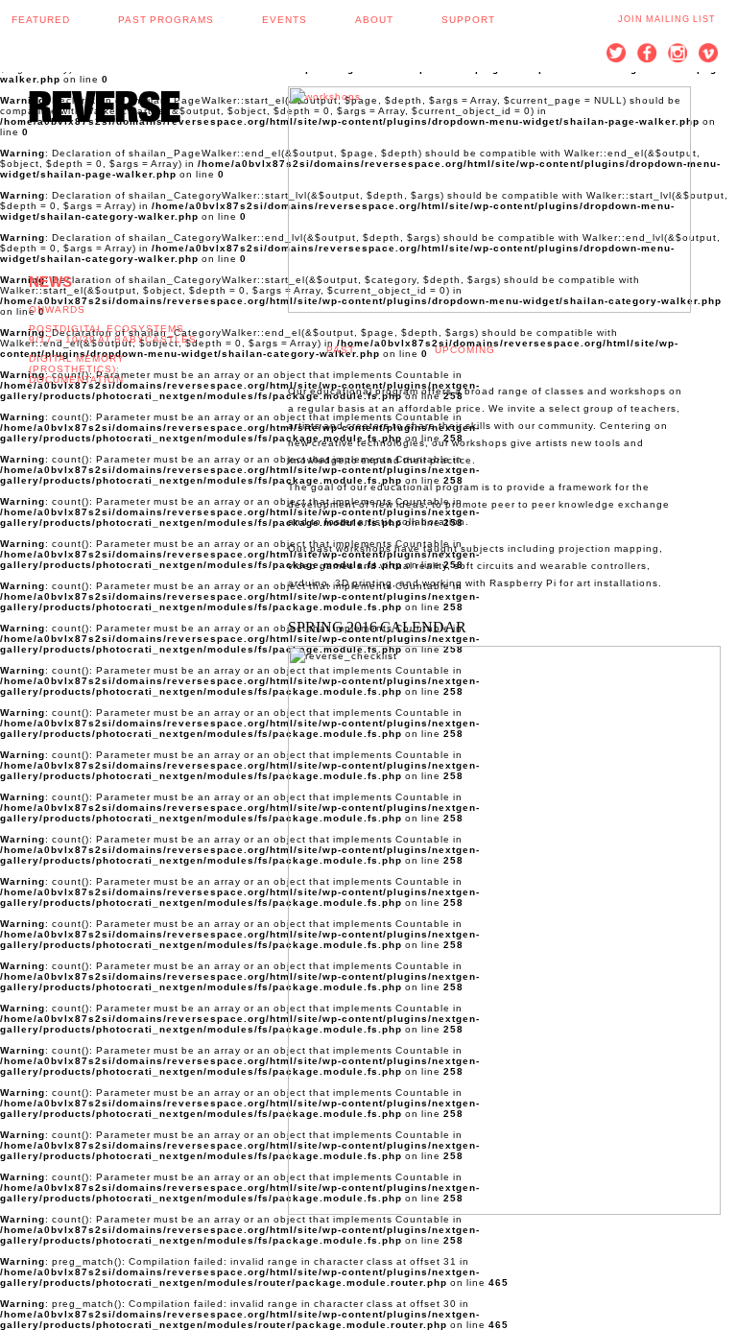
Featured (41, 19)
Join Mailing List (667, 19)
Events (284, 19)
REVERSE (104, 106)
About (374, 19)
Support (468, 19)
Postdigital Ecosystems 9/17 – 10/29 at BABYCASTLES (113, 333)
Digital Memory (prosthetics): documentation (77, 369)
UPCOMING (465, 349)
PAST (340, 349)
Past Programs (166, 19)
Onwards (57, 309)
